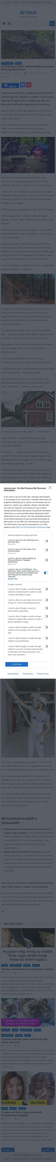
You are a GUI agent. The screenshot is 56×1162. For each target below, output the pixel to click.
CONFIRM (16, 664)
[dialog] (28, 581)
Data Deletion (13, 674)
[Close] (50, 488)
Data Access (28, 674)
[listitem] (28, 535)
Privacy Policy (42, 674)
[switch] (46, 541)
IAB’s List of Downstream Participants (31, 527)
